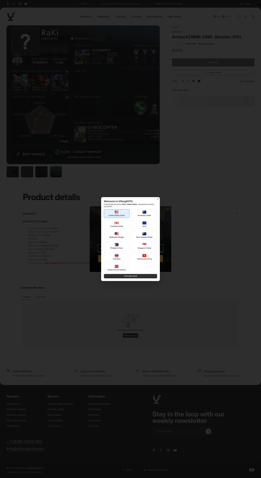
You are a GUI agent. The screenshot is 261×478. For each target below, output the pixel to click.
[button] (116, 213)
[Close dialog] (158, 199)
